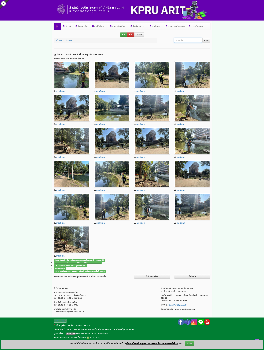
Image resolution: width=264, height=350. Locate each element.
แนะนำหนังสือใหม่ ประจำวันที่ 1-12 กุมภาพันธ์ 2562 (70, 265)
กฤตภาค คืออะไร (60, 268)
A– (131, 34)
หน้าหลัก (67, 26)
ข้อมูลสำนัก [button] (82, 26)
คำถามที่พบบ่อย (196, 26)
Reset (140, 34)
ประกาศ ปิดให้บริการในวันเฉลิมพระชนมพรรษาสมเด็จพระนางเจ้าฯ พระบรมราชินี (79, 260)
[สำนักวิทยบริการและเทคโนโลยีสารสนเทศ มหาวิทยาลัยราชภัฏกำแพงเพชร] (57, 26)
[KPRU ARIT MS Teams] (187, 321)
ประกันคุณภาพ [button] (138, 26)
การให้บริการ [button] (99, 26)
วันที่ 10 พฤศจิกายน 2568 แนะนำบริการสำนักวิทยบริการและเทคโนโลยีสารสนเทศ (80, 271)
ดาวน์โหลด (60, 91)
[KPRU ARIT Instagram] (194, 321)
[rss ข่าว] (54, 325)
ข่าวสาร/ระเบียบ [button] (118, 26)
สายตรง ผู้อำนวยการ (176, 26)
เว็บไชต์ (192, 276)
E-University (151, 276)
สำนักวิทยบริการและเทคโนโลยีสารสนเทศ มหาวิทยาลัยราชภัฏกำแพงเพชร (105, 329)
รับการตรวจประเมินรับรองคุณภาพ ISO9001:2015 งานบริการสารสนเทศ (78, 263)
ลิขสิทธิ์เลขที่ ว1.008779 (65, 329)
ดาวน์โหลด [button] (155, 26)
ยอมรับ (190, 343)
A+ (124, 34)
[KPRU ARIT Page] (181, 321)
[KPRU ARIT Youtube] (207, 321)
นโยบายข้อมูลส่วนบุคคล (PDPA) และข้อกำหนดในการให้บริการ (152, 343)
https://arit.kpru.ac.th (177, 304)
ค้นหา (206, 40)
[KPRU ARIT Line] (201, 321)
